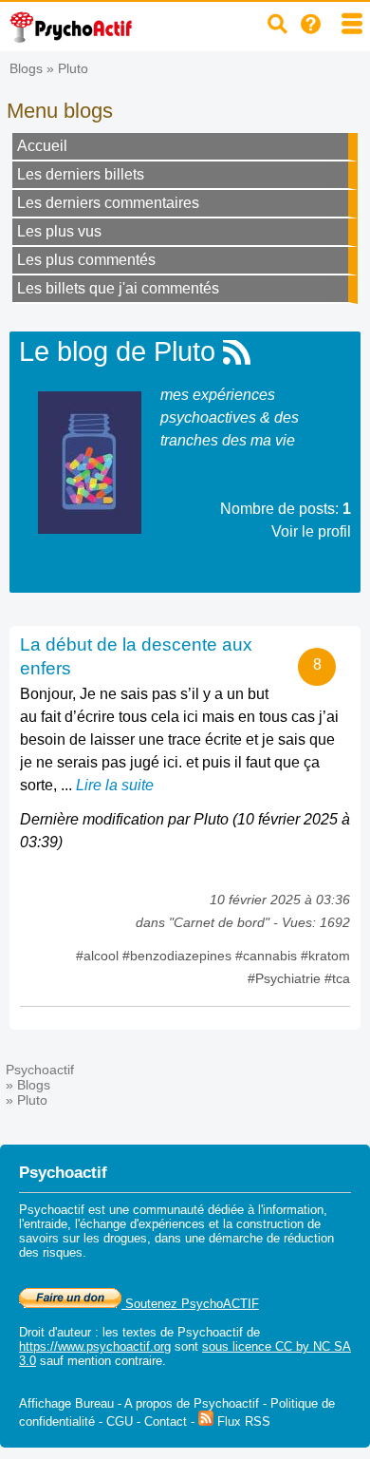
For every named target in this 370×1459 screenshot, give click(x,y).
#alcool (99, 955)
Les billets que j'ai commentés (118, 288)
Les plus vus (59, 231)
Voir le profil (311, 531)
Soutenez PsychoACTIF (190, 1304)
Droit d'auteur (55, 1332)
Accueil (42, 146)
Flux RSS (241, 1421)
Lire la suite (115, 785)
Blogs (26, 68)
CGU (119, 1421)
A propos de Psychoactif (191, 1403)
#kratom (325, 955)
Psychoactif (40, 1069)
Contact (165, 1421)
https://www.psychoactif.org (95, 1346)
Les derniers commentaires (108, 203)
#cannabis (268, 955)
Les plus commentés (86, 260)
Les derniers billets (80, 174)
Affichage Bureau (66, 1403)
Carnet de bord (219, 922)
